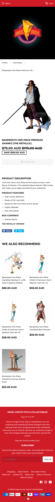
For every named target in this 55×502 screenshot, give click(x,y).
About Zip (29, 474)
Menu (7, 3)
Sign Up (47, 459)
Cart (51, 3)
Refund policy (26, 477)
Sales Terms (23, 472)
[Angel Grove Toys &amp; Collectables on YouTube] (50, 482)
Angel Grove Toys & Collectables (28, 489)
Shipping (11, 472)
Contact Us (17, 474)
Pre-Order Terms (38, 472)
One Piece (17, 63)
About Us (6, 474)
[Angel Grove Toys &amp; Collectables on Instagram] (45, 482)
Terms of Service (43, 474)
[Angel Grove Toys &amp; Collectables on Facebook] (41, 482)
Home (4, 63)
